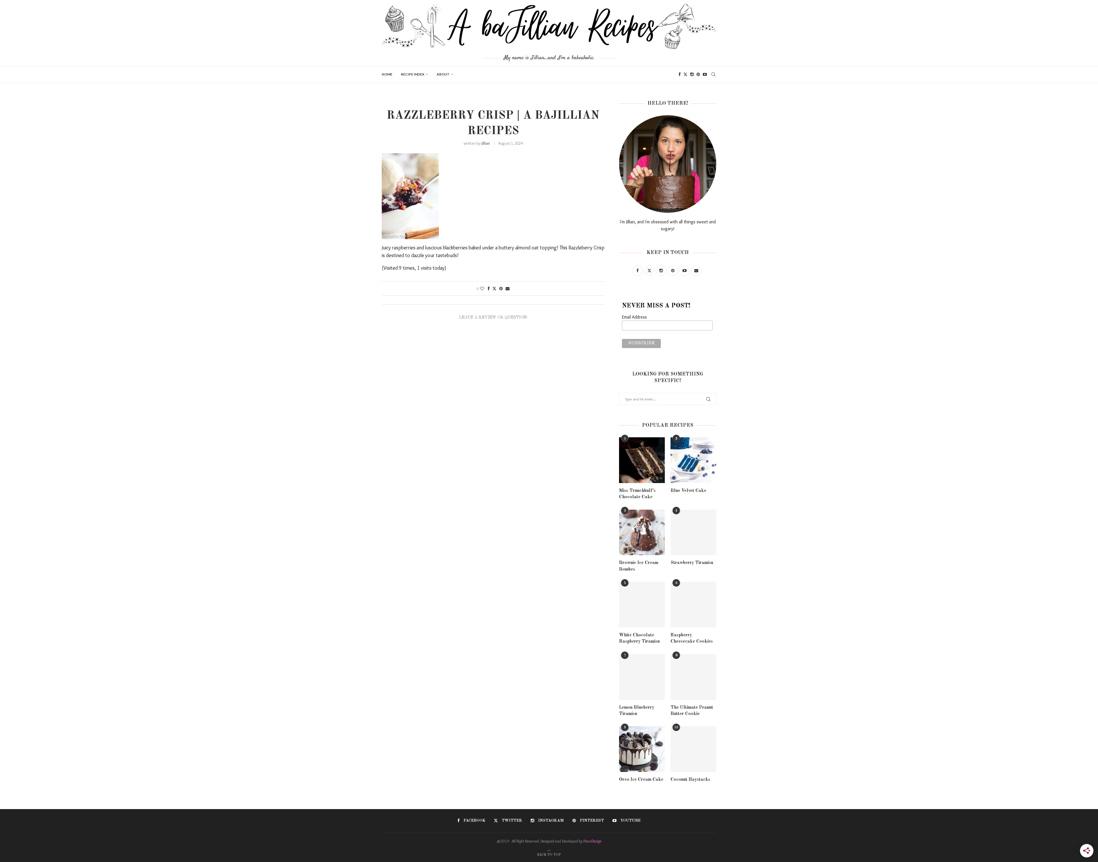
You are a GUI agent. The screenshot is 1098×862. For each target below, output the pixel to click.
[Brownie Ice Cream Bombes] (642, 532)
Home (387, 74)
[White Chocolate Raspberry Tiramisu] (642, 604)
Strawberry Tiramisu (692, 563)
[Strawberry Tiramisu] (693, 532)
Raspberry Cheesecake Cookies (692, 638)
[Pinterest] (698, 74)
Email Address (634, 317)
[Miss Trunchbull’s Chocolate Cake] (642, 460)
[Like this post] (482, 288)
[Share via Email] (508, 288)
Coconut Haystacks (690, 779)
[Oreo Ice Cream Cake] (642, 749)
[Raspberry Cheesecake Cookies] (693, 604)
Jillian (486, 143)
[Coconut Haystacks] (693, 749)
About (443, 74)
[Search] (713, 74)
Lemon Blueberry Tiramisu (636, 710)
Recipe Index (412, 74)
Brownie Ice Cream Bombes (638, 566)
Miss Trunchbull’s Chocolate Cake (637, 493)
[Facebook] (680, 74)
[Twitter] (685, 74)
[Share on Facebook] (489, 288)
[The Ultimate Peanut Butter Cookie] (693, 677)
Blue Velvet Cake (688, 490)
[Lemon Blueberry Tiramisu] (642, 677)
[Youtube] (705, 74)
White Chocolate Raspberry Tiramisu (639, 638)
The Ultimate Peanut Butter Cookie (692, 710)
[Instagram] (692, 74)
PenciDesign (592, 841)
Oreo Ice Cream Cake (641, 779)
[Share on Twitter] (494, 288)
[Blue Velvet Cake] (693, 460)
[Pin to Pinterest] (501, 288)
